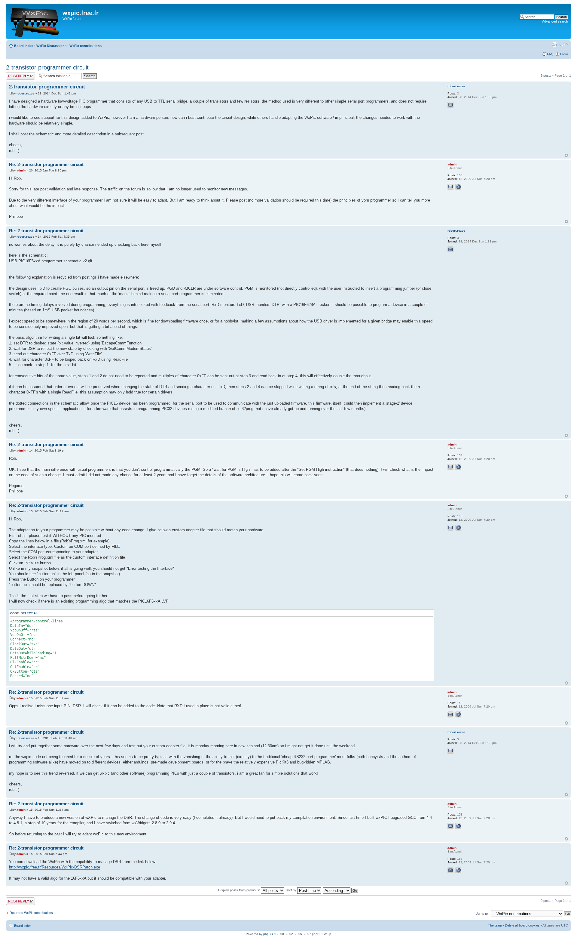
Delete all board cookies (522, 925)
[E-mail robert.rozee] (450, 105)
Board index (23, 46)
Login (564, 54)
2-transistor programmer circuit (47, 67)
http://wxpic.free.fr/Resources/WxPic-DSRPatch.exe (54, 867)
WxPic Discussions (51, 46)
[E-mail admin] (450, 187)
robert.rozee (25, 93)
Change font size (563, 44)
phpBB (268, 934)
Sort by (291, 890)
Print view (554, 44)
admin (21, 170)
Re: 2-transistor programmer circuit (46, 164)
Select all (30, 613)
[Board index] (35, 21)
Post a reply (14, 74)
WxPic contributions (85, 46)
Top (566, 155)
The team (495, 925)
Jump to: (482, 913)
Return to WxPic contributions (31, 913)
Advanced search (555, 21)
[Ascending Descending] (341, 890)
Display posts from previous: (239, 890)
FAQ (550, 54)
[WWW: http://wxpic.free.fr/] (458, 187)
